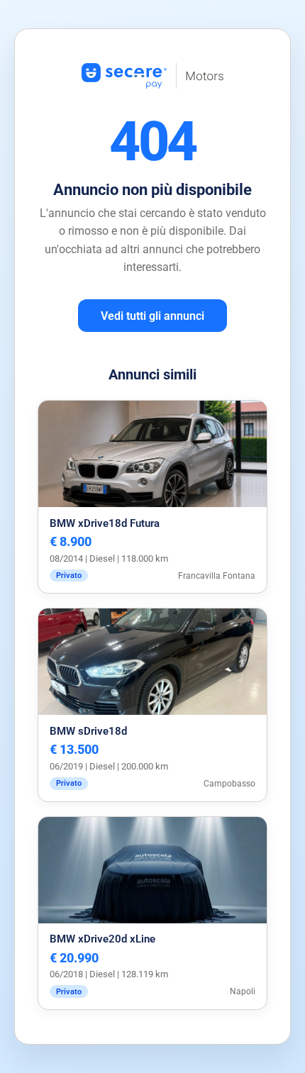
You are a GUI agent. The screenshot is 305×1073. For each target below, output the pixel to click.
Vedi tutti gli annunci (152, 316)
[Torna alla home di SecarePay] (152, 107)
